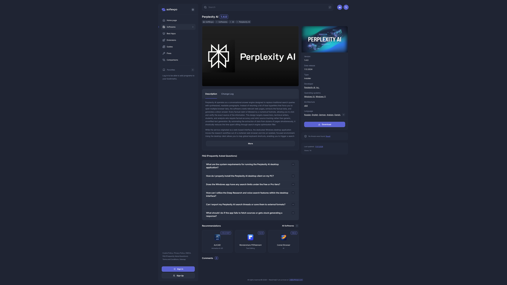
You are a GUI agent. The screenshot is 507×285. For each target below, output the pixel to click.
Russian (307, 115)
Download (326, 124)
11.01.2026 (319, 147)
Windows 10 (309, 96)
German (322, 115)
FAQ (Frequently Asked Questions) (175, 256)
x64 (306, 105)
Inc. (317, 87)
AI (233, 22)
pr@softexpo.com (296, 280)
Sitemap (183, 259)
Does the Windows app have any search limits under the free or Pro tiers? (243, 184)
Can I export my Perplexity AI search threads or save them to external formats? (245, 204)
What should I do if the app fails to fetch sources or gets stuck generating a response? (244, 214)
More (250, 143)
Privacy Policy (179, 253)
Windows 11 (321, 96)
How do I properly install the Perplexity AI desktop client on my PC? (240, 176)
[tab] (211, 94)
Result (328, 136)
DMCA (188, 253)
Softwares (223, 22)
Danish (337, 115)
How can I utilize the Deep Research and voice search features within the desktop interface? (247, 194)
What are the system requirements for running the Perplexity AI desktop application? (242, 166)
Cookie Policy (168, 253)
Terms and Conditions (171, 259)
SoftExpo (209, 22)
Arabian (330, 115)
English (315, 115)
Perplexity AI (244, 22)
